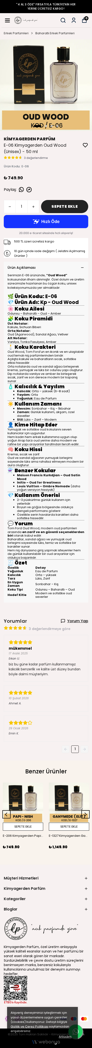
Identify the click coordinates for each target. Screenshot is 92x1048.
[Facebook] (6, 1018)
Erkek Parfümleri (16, 33)
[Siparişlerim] (74, 20)
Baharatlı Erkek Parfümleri (55, 33)
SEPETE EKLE (64, 206)
